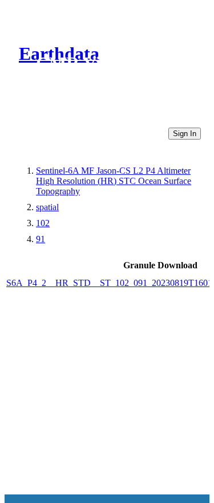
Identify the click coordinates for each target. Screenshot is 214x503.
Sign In (184, 133)
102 (43, 223)
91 (40, 239)
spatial (47, 207)
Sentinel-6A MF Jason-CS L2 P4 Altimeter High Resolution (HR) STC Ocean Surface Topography (113, 181)
